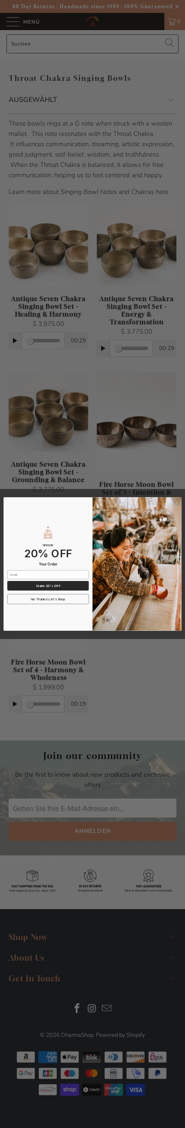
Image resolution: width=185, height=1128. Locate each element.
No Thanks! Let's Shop (48, 599)
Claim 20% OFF (48, 586)
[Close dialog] (177, 502)
